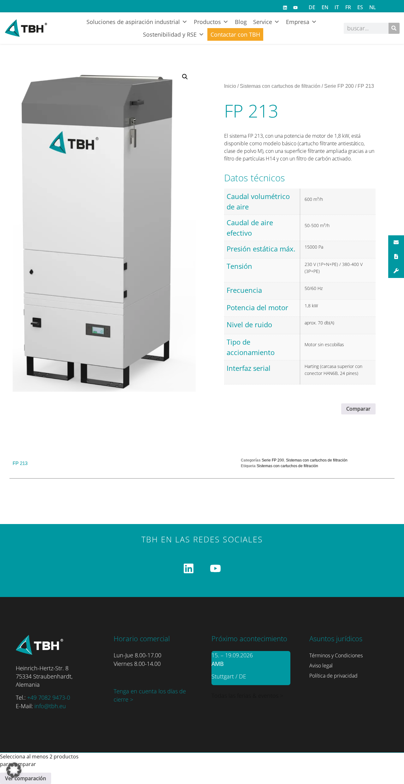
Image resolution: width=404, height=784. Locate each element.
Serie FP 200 (339, 86)
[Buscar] (394, 28)
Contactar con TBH (235, 34)
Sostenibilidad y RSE (170, 34)
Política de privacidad (333, 675)
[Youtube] (295, 7)
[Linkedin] (285, 7)
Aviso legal (321, 665)
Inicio (230, 86)
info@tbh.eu (50, 706)
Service (262, 22)
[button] (185, 76)
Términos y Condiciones (336, 655)
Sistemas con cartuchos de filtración (280, 86)
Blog (241, 22)
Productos (207, 22)
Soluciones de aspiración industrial (133, 22)
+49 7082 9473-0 (48, 697)
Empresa (297, 22)
